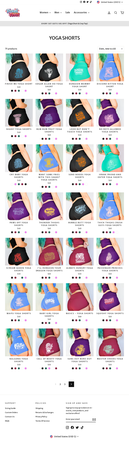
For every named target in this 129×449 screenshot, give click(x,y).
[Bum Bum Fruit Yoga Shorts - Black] (42, 139)
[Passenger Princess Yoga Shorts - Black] (103, 277)
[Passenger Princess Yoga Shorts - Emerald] (110, 277)
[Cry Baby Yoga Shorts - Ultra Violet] (15, 184)
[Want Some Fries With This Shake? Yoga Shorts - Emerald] (49, 187)
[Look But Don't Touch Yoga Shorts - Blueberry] (83, 139)
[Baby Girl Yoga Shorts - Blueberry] (53, 323)
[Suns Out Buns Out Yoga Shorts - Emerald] (79, 368)
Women (44, 12)
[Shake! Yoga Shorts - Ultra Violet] (25, 136)
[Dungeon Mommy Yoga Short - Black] (73, 93)
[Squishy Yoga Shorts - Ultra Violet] (117, 320)
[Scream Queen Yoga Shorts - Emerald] (22, 277)
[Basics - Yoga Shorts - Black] (73, 320)
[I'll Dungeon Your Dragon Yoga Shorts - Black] (42, 277)
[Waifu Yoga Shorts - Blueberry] (22, 320)
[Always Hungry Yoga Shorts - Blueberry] (83, 277)
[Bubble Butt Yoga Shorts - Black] (73, 232)
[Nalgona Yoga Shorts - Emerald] (19, 368)
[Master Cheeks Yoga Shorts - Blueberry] (113, 368)
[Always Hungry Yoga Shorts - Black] (73, 277)
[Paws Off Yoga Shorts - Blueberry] (22, 232)
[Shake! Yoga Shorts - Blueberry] (22, 136)
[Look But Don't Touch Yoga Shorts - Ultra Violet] (86, 139)
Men (57, 12)
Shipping (39, 408)
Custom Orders (11, 412)
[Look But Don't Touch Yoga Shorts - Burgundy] (76, 139)
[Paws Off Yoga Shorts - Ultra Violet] (25, 232)
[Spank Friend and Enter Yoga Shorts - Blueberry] (113, 184)
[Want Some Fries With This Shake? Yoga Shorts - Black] (42, 187)
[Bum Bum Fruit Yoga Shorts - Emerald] (49, 139)
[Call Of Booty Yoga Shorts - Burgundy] (56, 368)
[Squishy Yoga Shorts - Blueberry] (113, 320)
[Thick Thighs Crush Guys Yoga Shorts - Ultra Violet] (113, 232)
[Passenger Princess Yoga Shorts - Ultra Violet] (117, 277)
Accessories (80, 12)
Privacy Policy (41, 417)
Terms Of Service (43, 421)
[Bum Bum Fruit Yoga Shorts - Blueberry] (53, 139)
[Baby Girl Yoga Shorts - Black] (42, 323)
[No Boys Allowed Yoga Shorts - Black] (103, 139)
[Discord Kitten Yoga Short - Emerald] (110, 93)
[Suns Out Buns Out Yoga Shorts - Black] (73, 368)
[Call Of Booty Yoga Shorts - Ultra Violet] (49, 368)
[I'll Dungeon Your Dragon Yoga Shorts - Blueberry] (53, 277)
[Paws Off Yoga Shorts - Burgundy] (15, 232)
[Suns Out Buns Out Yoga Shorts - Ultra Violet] (86, 368)
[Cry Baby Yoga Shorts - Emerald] (19, 184)
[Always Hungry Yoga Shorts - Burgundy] (76, 277)
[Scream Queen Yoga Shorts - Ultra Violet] (25, 277)
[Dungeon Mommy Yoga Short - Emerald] (79, 93)
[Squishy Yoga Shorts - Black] (103, 320)
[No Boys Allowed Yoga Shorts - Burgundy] (107, 139)
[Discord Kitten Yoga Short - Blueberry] (113, 93)
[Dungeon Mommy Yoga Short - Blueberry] (83, 93)
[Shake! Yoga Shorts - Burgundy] (15, 136)
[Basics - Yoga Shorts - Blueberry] (83, 320)
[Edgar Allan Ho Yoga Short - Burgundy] (46, 93)
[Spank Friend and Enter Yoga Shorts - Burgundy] (107, 184)
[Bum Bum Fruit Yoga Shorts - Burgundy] (46, 139)
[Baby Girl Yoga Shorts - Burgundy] (46, 323)
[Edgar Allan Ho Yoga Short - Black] (42, 93)
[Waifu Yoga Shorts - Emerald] (19, 320)
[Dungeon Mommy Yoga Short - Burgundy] (76, 93)
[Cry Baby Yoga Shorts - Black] (25, 184)
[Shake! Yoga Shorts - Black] (12, 136)
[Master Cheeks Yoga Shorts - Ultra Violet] (117, 368)
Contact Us (10, 417)
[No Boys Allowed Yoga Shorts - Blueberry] (113, 139)
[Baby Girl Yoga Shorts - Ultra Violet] (56, 323)
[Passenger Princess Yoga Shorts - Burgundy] (107, 277)
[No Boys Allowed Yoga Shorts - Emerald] (110, 139)
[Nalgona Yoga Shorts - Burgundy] (15, 368)
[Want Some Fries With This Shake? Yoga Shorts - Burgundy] (46, 187)
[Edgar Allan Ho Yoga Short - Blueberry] (53, 93)
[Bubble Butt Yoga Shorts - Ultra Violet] (86, 232)
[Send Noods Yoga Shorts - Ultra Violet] (83, 184)
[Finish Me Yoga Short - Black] (12, 91)
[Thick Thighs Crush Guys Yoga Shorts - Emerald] (110, 232)
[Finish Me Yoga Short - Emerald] (19, 91)
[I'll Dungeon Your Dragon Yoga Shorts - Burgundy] (46, 277)
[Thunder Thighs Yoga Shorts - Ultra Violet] (56, 232)
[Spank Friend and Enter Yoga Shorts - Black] (103, 184)
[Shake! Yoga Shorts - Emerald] (19, 136)
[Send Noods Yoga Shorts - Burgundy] (76, 184)
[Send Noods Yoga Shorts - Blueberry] (86, 184)
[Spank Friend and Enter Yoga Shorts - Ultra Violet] (117, 184)
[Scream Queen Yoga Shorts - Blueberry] (19, 277)
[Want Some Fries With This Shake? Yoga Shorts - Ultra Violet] (56, 187)
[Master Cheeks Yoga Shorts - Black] (103, 368)
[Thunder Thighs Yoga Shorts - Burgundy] (46, 232)
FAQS (7, 421)
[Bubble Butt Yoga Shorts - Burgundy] (76, 232)
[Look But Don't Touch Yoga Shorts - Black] (73, 139)
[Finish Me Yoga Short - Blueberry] (22, 91)
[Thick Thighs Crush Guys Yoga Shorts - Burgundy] (107, 232)
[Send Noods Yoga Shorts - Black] (73, 184)
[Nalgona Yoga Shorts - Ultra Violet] (25, 368)
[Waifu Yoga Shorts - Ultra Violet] (25, 320)
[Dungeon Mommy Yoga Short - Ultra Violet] (86, 93)
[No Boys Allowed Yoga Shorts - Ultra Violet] (117, 139)
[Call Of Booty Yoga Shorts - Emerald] (46, 368)
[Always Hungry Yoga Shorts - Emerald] (79, 277)
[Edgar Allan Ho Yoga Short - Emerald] (49, 93)
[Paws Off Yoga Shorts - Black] (12, 232)
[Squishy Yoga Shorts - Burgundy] (107, 320)
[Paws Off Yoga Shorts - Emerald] (19, 232)
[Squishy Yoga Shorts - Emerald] (110, 320)
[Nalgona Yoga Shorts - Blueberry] (22, 368)
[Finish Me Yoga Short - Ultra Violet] (25, 91)
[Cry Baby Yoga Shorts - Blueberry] (12, 184)
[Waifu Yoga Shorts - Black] (12, 320)
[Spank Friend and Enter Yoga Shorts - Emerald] (110, 184)
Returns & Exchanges (45, 412)
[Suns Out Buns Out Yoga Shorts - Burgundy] (76, 368)
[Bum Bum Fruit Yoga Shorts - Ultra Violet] (56, 139)
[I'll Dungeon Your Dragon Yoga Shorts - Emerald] (49, 277)
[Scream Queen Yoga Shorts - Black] (12, 277)
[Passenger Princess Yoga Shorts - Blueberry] (113, 277)
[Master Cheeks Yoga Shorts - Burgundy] (107, 368)
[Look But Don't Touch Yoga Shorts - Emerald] (79, 139)
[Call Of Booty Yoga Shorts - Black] (42, 368)
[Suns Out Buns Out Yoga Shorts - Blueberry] (83, 368)
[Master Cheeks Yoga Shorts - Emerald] (110, 368)
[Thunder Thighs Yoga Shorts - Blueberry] (53, 232)
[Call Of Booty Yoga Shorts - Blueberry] (53, 368)
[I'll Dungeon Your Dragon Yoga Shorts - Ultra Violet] (56, 277)
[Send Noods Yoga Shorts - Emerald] (79, 184)
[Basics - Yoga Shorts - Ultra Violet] (86, 320)
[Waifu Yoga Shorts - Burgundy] (15, 320)
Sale (67, 12)
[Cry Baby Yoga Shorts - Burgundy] (22, 184)
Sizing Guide (10, 408)
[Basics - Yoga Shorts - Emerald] (79, 320)
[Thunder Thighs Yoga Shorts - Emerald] (49, 232)
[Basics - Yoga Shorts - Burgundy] (76, 320)
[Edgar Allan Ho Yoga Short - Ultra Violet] (56, 93)
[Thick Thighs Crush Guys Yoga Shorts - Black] (103, 232)
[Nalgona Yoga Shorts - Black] (12, 368)
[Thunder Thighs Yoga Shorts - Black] (42, 232)
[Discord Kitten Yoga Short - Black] (103, 93)
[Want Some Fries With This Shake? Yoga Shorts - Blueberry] (53, 187)
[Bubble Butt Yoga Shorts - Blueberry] (83, 232)
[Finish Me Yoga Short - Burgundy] (15, 91)
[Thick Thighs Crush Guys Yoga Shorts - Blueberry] (117, 232)
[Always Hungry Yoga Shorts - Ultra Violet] (86, 277)
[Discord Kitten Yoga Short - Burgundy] (107, 93)
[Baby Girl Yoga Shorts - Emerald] (49, 323)
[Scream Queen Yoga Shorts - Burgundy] (15, 277)
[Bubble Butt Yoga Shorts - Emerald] (79, 232)
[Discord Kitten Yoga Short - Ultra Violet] (117, 93)
